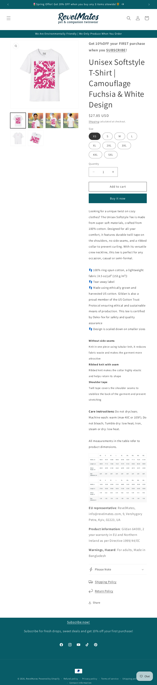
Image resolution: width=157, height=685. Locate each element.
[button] (8, 18)
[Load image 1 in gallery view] (18, 120)
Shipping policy (130, 678)
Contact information (81, 682)
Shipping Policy (106, 582)
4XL (95, 155)
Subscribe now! (78, 622)
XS (94, 136)
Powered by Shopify (49, 678)
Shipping (94, 121)
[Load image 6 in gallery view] (35, 138)
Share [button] (96, 602)
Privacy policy (89, 678)
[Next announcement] (149, 4)
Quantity (94, 164)
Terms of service (109, 678)
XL (94, 145)
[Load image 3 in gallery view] (53, 120)
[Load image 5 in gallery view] (18, 138)
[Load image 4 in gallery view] (70, 120)
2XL (109, 145)
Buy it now (118, 198)
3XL (124, 145)
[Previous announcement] (7, 4)
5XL (110, 155)
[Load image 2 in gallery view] (35, 120)
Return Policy (104, 591)
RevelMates (32, 678)
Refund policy (71, 678)
